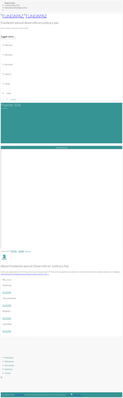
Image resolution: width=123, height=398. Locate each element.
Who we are (8, 54)
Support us (8, 74)
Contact (7, 83)
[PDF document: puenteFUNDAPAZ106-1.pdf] (62, 198)
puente (21, 251)
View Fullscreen (61, 147)
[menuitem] (63, 93)
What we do (8, 45)
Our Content (9, 64)
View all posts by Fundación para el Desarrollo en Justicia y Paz (25, 274)
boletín (13, 251)
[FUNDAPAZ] (24, 15)
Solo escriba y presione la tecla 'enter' (15, 28)
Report (28, 251)
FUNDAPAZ (19, 395)
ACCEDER (7, 293)
